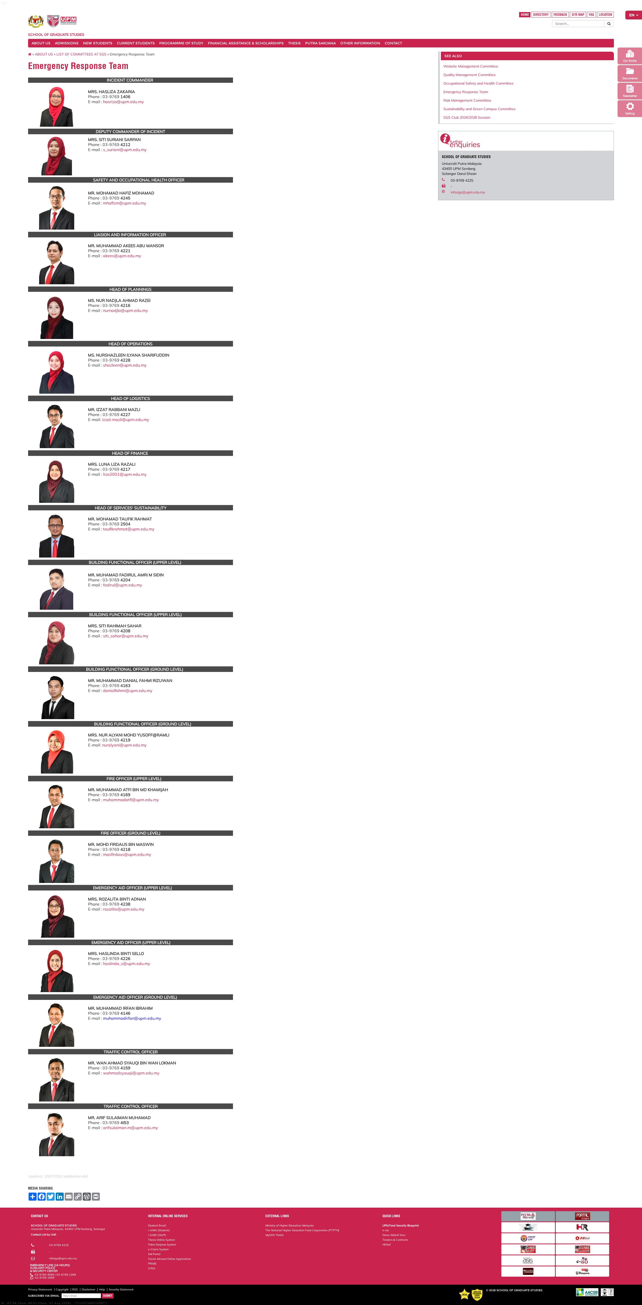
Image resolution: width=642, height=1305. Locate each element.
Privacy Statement (40, 1289)
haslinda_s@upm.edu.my (126, 963)
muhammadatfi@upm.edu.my (131, 799)
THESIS (294, 43)
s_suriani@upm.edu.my (125, 149)
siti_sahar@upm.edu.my (125, 635)
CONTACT (393, 43)
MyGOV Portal (274, 1235)
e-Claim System (158, 1249)
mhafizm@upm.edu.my (124, 202)
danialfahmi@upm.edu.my (127, 690)
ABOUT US (41, 43)
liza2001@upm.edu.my (125, 474)
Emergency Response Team (465, 92)
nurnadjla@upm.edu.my (125, 310)
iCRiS (151, 1268)
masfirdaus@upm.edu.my (127, 854)
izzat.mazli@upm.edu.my (125, 419)
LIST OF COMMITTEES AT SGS (81, 54)
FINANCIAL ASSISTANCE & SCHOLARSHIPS (246, 43)
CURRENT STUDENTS (136, 43)
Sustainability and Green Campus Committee (479, 109)
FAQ (591, 15)
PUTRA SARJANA (320, 43)
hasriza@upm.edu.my (123, 101)
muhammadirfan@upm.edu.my (132, 1018)
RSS (75, 1289)
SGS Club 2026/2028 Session (466, 117)
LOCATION (605, 15)
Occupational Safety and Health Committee (478, 83)
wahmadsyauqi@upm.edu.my (131, 1072)
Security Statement (121, 1289)
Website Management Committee (470, 66)
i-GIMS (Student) (159, 1230)
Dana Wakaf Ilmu (393, 1235)
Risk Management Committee (467, 100)
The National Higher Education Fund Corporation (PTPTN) (302, 1230)
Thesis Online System (161, 1240)
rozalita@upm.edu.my (123, 909)
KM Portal (154, 1254)
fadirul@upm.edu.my (122, 584)
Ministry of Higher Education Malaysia (289, 1225)
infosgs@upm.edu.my (468, 192)
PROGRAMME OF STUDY (181, 43)
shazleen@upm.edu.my (125, 365)
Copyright (62, 1289)
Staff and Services (42, 1237)
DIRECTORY (541, 15)
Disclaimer (88, 1289)
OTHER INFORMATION (360, 43)
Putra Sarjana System (162, 1244)
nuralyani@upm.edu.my (124, 744)
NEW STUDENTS (97, 43)
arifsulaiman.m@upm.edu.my (130, 1127)
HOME (525, 15)
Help (102, 1289)
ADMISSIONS (66, 43)
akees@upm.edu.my (122, 255)
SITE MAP (578, 15)
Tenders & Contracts (395, 1240)
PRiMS (152, 1263)
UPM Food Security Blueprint (400, 1225)
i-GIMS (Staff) (157, 1235)
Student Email (157, 1225)
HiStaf (386, 1244)
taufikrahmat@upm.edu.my (128, 528)
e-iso (385, 1230)
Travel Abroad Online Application (169, 1259)
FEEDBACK (560, 15)
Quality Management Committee (469, 75)
